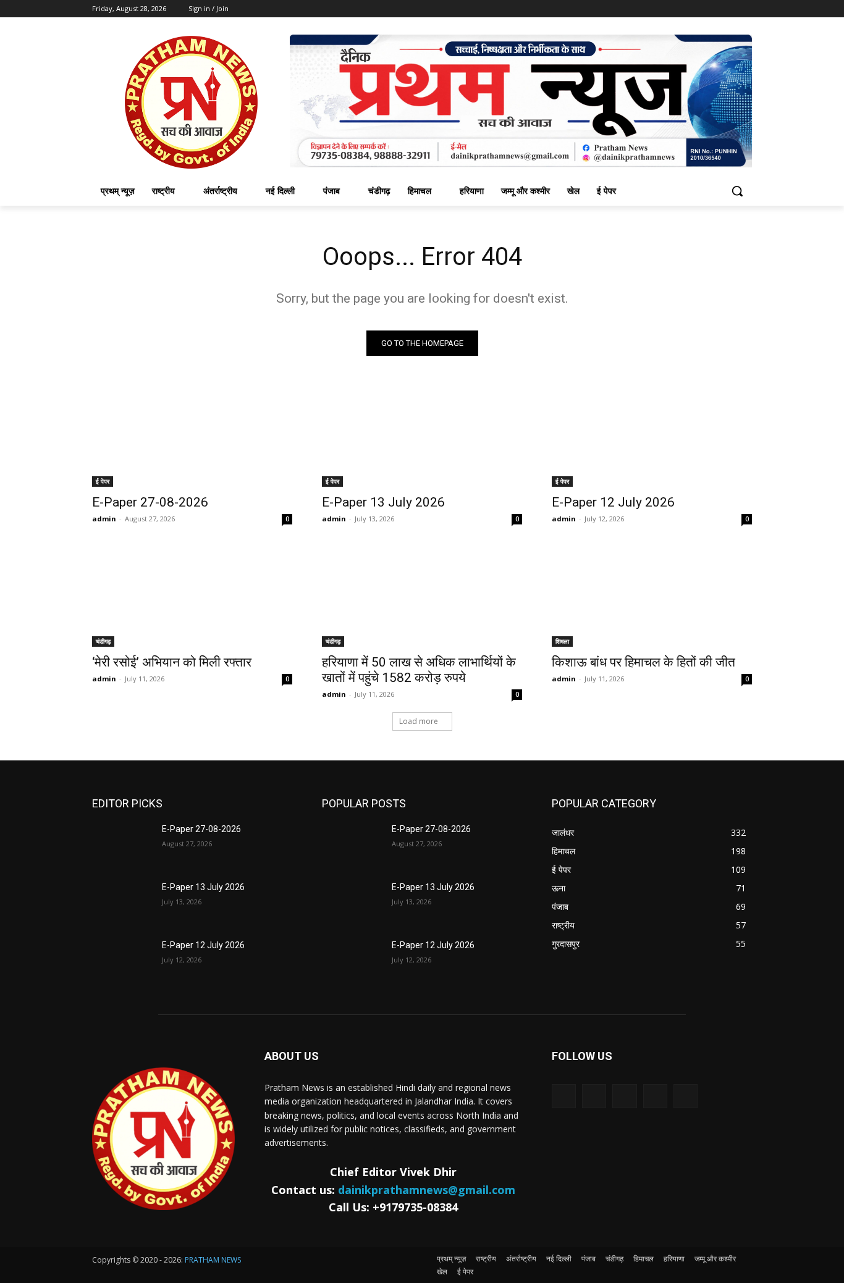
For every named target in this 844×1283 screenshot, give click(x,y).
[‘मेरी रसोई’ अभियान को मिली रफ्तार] (192, 597)
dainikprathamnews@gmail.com (426, 1189)
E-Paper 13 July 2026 (383, 502)
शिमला (562, 641)
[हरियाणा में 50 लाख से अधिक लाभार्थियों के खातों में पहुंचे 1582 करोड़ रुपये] (422, 597)
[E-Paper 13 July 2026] (422, 437)
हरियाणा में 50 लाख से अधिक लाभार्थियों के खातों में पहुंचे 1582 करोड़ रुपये (419, 670)
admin (104, 518)
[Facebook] (594, 1096)
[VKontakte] (685, 1096)
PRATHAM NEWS (213, 1260)
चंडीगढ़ (103, 641)
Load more (418, 721)
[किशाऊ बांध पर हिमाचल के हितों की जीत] (652, 597)
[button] (737, 191)
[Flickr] (624, 1096)
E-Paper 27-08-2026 (150, 502)
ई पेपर (102, 481)
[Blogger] (564, 1096)
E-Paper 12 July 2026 (613, 502)
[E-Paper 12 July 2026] (652, 437)
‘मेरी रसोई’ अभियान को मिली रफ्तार (171, 662)
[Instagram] (655, 1096)
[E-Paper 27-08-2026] (192, 437)
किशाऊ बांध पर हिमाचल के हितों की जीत (643, 662)
